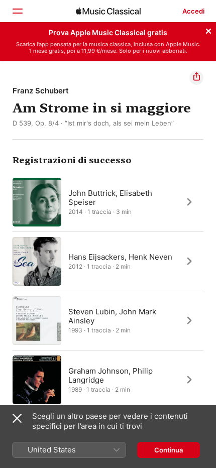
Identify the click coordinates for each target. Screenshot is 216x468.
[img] (108, 11)
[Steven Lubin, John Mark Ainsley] (108, 320)
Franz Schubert (41, 90)
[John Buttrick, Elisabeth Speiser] (108, 201)
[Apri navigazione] (17, 11)
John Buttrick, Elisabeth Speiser (110, 197)
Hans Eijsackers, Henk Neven (120, 256)
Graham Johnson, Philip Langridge (110, 375)
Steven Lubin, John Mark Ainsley (112, 315)
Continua (168, 450)
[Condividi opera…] (196, 78)
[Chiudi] (208, 29)
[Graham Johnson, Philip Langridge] (108, 379)
